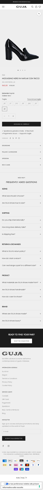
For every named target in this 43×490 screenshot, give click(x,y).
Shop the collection (21, 341)
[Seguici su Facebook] (3, 446)
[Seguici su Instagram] (9, 446)
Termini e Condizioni (9, 378)
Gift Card (5, 399)
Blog (3, 413)
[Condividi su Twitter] (13, 138)
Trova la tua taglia (34, 99)
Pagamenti (6, 403)
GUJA (3, 75)
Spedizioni (6, 406)
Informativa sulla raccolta (13, 487)
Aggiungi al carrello (21, 124)
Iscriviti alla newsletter (13, 438)
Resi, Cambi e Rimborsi (10, 410)
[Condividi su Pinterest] (16, 138)
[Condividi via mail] (19, 138)
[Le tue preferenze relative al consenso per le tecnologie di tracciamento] (39, 486)
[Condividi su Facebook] (10, 138)
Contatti (5, 396)
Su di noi (5, 371)
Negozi (4, 375)
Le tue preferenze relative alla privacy (23, 484)
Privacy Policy (7, 382)
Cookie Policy (7, 385)
